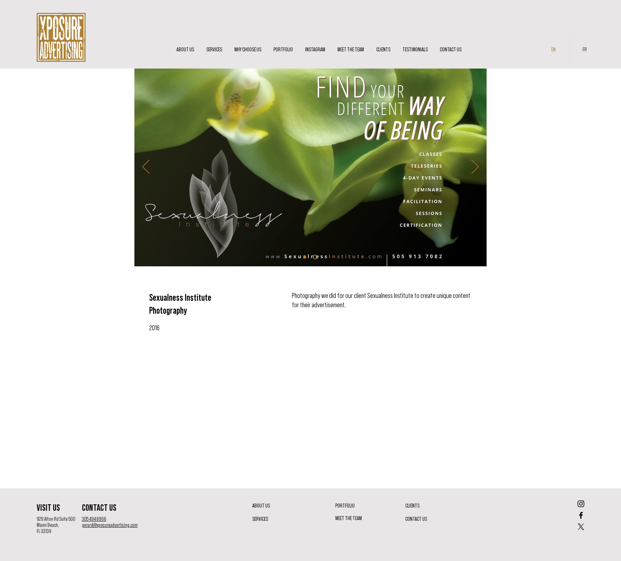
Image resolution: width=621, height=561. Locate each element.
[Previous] (146, 167)
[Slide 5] (316, 257)
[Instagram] (580, 503)
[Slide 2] (305, 257)
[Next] (475, 167)
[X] (580, 526)
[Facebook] (580, 515)
